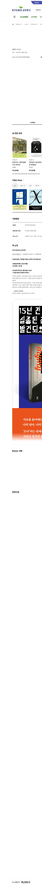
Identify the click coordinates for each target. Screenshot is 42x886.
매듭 (30, 186)
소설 (26, 24)
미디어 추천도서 (16, 254)
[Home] (13, 24)
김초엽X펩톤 (24, 17)
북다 (13, 52)
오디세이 (34, 17)
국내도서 (18, 24)
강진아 (14, 49)
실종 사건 (22, 186)
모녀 (15, 186)
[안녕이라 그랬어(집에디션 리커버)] (19, 154)
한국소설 (33, 24)
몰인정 (37, 186)
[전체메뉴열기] (14, 17)
